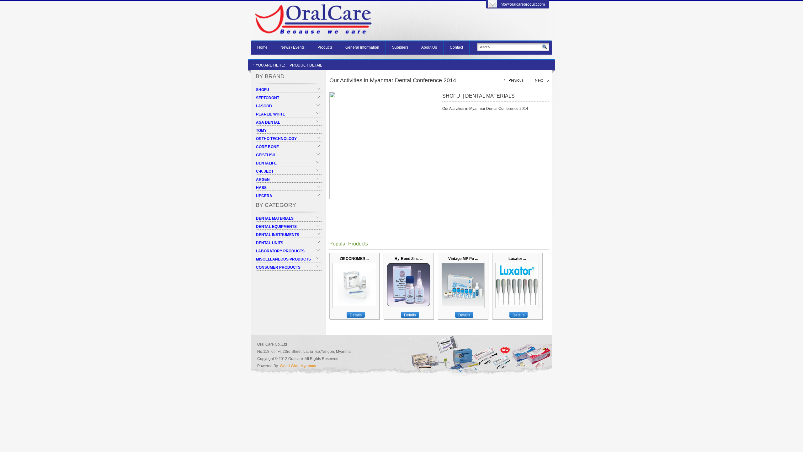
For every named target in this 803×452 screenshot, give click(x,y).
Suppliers (400, 47)
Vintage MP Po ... (463, 258)
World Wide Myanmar (298, 366)
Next (539, 80)
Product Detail (306, 65)
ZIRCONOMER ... (354, 258)
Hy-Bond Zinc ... (409, 258)
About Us (429, 47)
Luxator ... (517, 258)
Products (324, 47)
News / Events (292, 47)
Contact (456, 47)
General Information (362, 47)
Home (262, 47)
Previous (516, 80)
